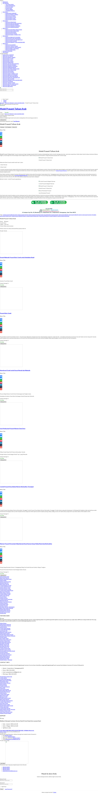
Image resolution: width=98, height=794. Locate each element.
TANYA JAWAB (9, 9)
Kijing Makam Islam (4, 576)
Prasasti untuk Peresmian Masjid (7, 651)
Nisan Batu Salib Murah (5, 690)
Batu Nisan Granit (4, 695)
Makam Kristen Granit (5, 710)
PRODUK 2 (5, 20)
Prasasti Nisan (3, 596)
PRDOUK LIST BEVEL (10, 15)
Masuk (2, 789)
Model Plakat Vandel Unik (6, 676)
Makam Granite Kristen (5, 581)
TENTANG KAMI (9, 4)
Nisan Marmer (3, 684)
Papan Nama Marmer (44, 216)
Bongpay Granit (3, 696)
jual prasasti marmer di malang (89, 214)
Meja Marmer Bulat (4, 658)
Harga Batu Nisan (4, 604)
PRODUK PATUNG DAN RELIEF (13, 38)
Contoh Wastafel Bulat (5, 629)
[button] (13, 89)
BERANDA (5, 2)
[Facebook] (49, 133)
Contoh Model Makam (5, 701)
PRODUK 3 (5, 28)
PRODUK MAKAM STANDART (12, 25)
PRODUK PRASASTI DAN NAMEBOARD (15, 42)
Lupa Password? (8, 789)
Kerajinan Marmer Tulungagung (7, 606)
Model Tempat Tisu (4, 647)
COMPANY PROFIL (10, 10)
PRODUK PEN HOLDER (11, 41)
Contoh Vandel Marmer (5, 586)
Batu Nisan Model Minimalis (6, 608)
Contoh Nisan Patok (4, 694)
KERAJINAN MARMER (10, 13)
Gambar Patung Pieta (5, 640)
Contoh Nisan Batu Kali (5, 679)
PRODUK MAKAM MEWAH (12, 24)
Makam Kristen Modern (5, 713)
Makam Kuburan (4, 603)
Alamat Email (3, 779)
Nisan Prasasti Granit (5, 704)
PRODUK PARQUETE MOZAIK (12, 37)
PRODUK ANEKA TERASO (11, 14)
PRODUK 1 (5, 12)
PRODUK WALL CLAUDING (12, 48)
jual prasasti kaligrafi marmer (75, 214)
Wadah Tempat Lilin (4, 644)
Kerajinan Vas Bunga (4, 643)
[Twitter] (49, 135)
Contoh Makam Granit (5, 594)
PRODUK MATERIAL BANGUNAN (13, 29)
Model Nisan (3, 613)
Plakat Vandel (3, 580)
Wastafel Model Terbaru (5, 632)
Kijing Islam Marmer (4, 595)
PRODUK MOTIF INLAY (11, 33)
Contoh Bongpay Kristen (5, 585)
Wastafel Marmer (4, 600)
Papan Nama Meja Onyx (5, 639)
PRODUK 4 (5, 36)
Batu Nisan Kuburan (4, 699)
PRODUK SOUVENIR (10, 44)
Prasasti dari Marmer (5, 653)
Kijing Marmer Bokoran (5, 624)
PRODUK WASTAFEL (10, 49)
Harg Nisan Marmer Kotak (6, 712)
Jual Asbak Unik (3, 630)
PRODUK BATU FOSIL (10, 17)
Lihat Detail (3, 763)
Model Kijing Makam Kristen (6, 634)
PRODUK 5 (5, 43)
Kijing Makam (3, 623)
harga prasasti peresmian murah (36, 214)
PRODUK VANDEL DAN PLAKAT (13, 47)
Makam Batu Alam (4, 707)
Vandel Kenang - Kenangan (6, 659)
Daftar (54, 792)
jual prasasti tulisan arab (5, 216)
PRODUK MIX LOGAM (10, 32)
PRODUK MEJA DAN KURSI (12, 31)
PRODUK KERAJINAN (10, 22)
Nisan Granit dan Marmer (6, 601)
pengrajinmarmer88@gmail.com (12, 739)
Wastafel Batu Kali (4, 583)
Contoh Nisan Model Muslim (6, 590)
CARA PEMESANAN (10, 5)
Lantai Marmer (3, 627)
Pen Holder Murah (4, 638)
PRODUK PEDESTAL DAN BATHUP (13, 39)
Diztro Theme (3, 731)
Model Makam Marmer (5, 625)
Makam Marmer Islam (5, 588)
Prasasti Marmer (4, 652)
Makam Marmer (4, 598)
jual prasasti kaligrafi (63, 214)
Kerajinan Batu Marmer (5, 642)
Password (2, 782)
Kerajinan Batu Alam (4, 646)
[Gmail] (49, 146)
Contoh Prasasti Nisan (5, 648)
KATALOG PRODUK (7, 51)
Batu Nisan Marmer (4, 577)
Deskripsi (2, 127)
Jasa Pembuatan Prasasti (5, 654)
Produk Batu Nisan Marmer (6, 700)
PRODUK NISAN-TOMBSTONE (13, 34)
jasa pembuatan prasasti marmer (50, 214)
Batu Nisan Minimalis (5, 591)
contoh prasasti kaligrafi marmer (10, 214)
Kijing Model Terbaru (5, 633)
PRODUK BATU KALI (10, 18)
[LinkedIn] (49, 141)
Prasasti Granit (3, 685)
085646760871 (8, 735)
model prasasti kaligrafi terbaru (18, 216)
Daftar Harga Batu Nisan (5, 579)
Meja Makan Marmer (5, 656)
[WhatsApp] (49, 137)
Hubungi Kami (3, 119)
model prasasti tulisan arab (32, 216)
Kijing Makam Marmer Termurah (7, 709)
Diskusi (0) (14, 127)
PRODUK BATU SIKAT (10, 19)
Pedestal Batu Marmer (5, 610)
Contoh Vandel (3, 678)
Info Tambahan (8, 127)
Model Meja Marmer (5, 657)
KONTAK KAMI (9, 7)
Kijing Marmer (3, 693)
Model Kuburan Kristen (5, 698)
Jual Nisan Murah (4, 703)
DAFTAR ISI (5, 52)
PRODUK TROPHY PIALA (11, 46)
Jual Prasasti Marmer (5, 686)
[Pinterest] (49, 139)
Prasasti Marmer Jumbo (5, 589)
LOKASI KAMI (8, 8)
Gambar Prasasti (4, 605)
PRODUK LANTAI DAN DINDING (13, 23)
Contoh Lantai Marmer (5, 628)
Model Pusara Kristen (5, 612)
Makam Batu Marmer (5, 609)
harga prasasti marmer (23, 214)
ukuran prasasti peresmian (63, 216)
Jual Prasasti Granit (4, 689)
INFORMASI (6, 3)
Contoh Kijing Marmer (5, 708)
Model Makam (3, 637)
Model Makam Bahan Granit (6, 705)
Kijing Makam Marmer (5, 593)
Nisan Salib (2, 688)
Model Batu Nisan (4, 681)
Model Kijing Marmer (5, 691)
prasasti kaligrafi (53, 216)
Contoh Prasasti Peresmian (6, 599)
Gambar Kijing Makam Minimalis (7, 635)
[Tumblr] (49, 144)
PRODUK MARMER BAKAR (12, 27)
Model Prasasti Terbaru (5, 649)
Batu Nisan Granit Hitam (5, 680)
